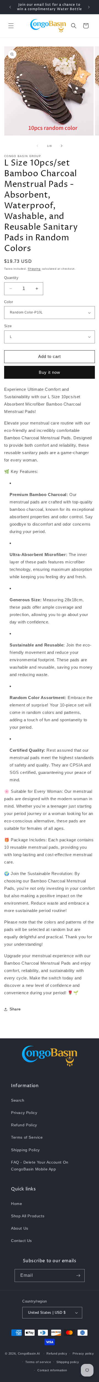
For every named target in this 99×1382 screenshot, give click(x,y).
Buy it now (49, 372)
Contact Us (21, 1240)
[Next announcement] (89, 7)
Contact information (52, 1370)
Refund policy (56, 1353)
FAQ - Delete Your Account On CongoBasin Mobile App (39, 1165)
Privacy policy (83, 1353)
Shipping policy (67, 1362)
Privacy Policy (24, 1112)
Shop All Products (27, 1216)
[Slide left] (37, 146)
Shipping (34, 268)
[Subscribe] (78, 1275)
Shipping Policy (25, 1150)
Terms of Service (27, 1137)
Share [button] (15, 1009)
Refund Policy (24, 1125)
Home (16, 1203)
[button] (11, 26)
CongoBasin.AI (29, 1353)
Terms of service (38, 1362)
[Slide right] (62, 146)
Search (17, 1100)
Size (8, 326)
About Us (19, 1228)
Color (8, 302)
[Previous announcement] (10, 7)
